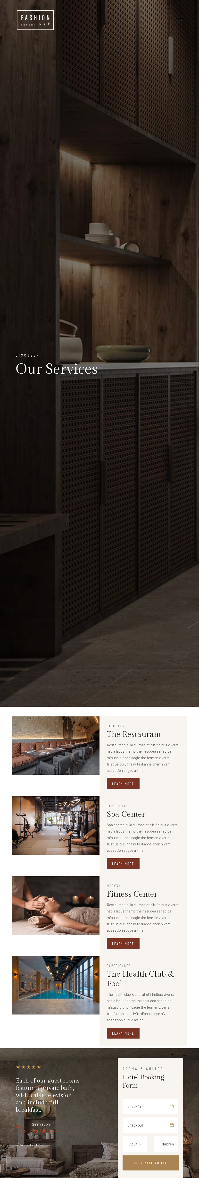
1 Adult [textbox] (132, 1144)
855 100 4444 (45, 1130)
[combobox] (136, 1144)
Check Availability (151, 1163)
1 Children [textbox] (166, 1144)
